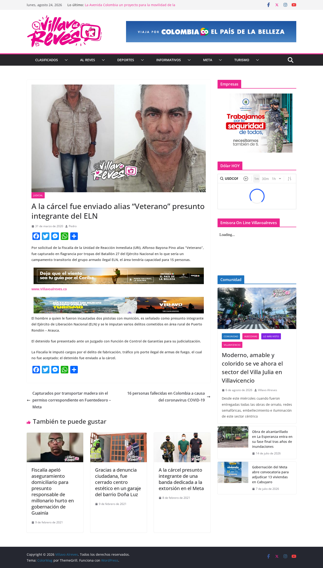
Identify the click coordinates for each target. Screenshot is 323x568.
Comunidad (231, 336)
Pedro (73, 226)
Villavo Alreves (267, 390)
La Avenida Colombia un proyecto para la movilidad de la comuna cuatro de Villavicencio (130, 7)
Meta (207, 60)
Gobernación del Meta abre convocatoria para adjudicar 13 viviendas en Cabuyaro (270, 474)
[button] (65, 60)
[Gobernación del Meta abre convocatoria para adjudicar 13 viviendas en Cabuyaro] (233, 478)
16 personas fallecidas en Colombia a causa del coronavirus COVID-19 (166, 397)
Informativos (168, 60)
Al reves (87, 60)
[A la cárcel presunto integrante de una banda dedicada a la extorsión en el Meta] (182, 436)
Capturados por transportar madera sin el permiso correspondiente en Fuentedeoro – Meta (71, 400)
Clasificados (46, 60)
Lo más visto (271, 336)
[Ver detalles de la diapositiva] (211, 31)
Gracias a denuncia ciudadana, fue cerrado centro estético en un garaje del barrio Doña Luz (118, 482)
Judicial (38, 195)
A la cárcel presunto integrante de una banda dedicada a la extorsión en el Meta (181, 479)
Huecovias (250, 336)
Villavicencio (232, 344)
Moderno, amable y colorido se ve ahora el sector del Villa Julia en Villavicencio (252, 367)
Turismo (241, 60)
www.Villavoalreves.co (49, 289)
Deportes (125, 60)
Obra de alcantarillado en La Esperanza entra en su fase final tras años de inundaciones (272, 439)
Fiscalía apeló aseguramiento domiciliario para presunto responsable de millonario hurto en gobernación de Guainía (52, 491)
